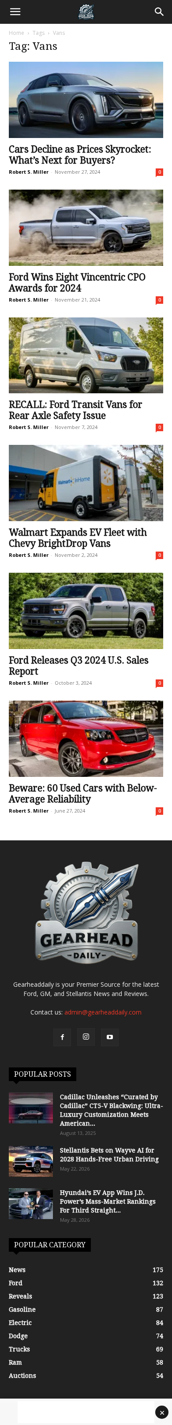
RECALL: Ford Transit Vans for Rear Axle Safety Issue (75, 410)
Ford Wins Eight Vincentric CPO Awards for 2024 (77, 283)
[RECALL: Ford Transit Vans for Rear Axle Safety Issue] (86, 355)
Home (16, 33)
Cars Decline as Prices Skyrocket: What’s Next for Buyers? (80, 155)
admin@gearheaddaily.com (103, 1012)
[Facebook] (62, 1037)
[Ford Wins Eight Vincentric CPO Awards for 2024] (86, 228)
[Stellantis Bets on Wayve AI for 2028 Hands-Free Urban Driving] (31, 1161)
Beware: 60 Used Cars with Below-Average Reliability (83, 794)
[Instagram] (86, 1037)
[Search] (159, 12)
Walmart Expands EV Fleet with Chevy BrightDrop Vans (78, 538)
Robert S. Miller (29, 171)
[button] (15, 12)
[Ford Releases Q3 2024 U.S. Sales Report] (86, 611)
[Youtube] (110, 1037)
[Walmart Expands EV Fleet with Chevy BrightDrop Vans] (86, 483)
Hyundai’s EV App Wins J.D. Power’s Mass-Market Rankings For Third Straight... (108, 1201)
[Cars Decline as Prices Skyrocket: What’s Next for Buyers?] (86, 100)
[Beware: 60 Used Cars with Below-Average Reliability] (86, 739)
